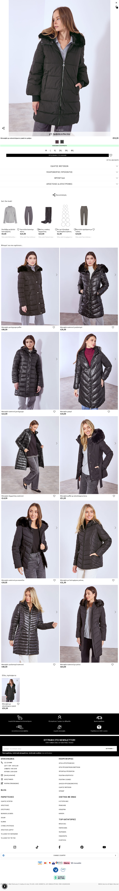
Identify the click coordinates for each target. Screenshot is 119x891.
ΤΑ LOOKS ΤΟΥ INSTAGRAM (9, 834)
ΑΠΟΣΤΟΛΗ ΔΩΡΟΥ (7, 830)
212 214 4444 (8, 763)
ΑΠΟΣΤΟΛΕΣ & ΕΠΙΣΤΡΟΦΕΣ (59, 184)
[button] (4, 886)
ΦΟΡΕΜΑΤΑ (62, 832)
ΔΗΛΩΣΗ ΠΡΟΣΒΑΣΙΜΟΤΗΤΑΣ (68, 784)
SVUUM (3, 818)
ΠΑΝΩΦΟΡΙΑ (63, 836)
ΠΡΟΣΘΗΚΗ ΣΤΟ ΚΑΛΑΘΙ (57, 155)
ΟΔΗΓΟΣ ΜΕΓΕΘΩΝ (59, 166)
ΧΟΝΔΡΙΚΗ (62, 809)
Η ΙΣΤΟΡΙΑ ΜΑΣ (63, 801)
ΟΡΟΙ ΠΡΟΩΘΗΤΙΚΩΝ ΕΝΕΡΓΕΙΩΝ (69, 767)
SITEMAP (61, 791)
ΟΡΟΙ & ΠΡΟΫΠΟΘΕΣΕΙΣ (66, 763)
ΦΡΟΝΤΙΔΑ (59, 178)
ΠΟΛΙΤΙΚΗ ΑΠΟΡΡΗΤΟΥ (66, 775)
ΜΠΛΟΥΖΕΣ (62, 824)
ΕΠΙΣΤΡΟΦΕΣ (5, 809)
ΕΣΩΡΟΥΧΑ (62, 840)
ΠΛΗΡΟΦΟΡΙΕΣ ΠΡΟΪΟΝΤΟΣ (59, 172)
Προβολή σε (61, 134)
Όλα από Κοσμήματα (64, 237)
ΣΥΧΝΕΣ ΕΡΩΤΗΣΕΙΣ (7, 826)
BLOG (3, 790)
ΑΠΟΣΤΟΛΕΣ (5, 805)
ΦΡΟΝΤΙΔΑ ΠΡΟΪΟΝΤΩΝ (66, 771)
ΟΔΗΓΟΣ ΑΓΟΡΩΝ (6, 801)
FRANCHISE (62, 805)
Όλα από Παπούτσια (45, 237)
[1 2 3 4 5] (59, 68)
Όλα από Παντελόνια (27, 237)
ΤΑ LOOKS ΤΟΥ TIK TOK (8, 838)
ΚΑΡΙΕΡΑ (61, 814)
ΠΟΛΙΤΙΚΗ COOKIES (65, 779)
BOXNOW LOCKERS (7, 814)
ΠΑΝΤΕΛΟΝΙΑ (63, 828)
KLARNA (3, 822)
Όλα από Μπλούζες (8, 237)
